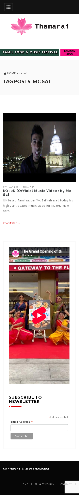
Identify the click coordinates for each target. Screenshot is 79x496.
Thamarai (29, 187)
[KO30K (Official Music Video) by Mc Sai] (39, 147)
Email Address (22, 422)
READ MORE (10, 223)
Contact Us (68, 484)
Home (11, 73)
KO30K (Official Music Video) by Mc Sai (37, 193)
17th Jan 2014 (11, 187)
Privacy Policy (44, 484)
